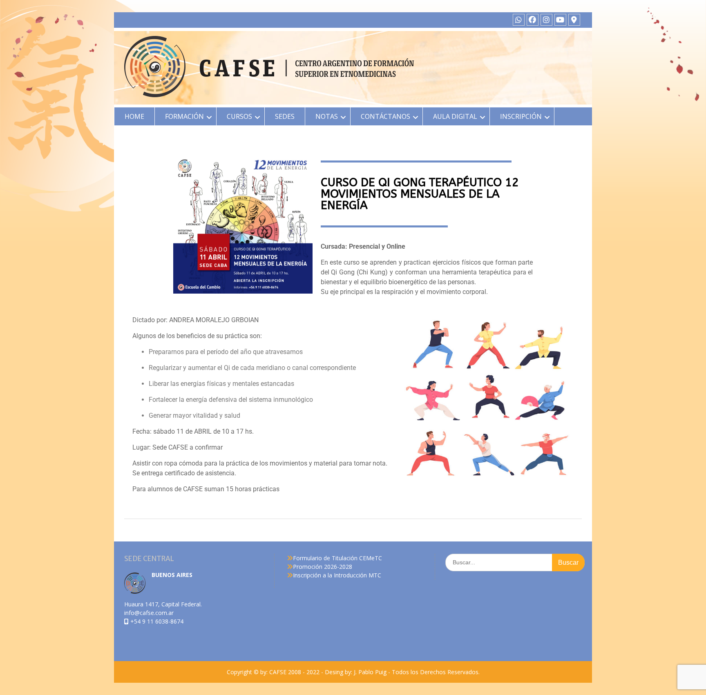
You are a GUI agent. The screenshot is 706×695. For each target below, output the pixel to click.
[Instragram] (546, 20)
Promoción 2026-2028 (322, 566)
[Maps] (574, 20)
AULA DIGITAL (455, 116)
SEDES (285, 116)
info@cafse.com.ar (149, 613)
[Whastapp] (519, 20)
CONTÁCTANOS (385, 116)
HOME (134, 116)
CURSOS (239, 116)
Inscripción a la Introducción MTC (337, 575)
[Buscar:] (515, 562)
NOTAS (326, 116)
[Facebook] (532, 20)
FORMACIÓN (184, 116)
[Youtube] (560, 20)
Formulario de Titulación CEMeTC (337, 558)
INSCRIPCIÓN (521, 116)
